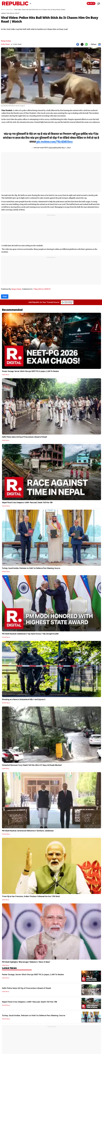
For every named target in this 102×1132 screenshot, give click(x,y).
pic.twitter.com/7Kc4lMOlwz (54, 142)
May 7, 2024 (66, 148)
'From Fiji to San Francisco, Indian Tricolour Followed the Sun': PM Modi (31, 896)
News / (3, 9)
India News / (10, 9)
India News (5, 44)
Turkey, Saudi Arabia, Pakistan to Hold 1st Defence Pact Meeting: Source (31, 568)
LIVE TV (91, 3)
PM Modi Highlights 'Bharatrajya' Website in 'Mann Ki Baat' (26, 962)
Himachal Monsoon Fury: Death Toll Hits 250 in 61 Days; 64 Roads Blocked (31, 765)
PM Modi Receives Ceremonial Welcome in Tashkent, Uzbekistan (28, 830)
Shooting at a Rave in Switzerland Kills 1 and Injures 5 (23, 699)
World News (6, 506)
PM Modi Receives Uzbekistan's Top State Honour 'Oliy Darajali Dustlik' (30, 633)
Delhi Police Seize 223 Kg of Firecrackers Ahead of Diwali (24, 437)
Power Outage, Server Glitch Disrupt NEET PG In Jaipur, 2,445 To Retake (30, 371)
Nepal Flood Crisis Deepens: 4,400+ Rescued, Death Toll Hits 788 (27, 502)
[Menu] (97, 3)
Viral (5, 296)
